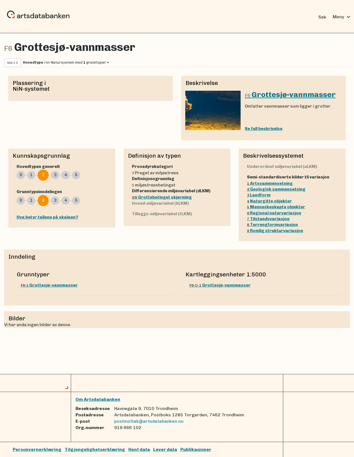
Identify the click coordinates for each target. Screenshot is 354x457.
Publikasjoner (195, 449)
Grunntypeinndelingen (39, 191)
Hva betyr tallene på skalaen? (47, 217)
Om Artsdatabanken (98, 399)
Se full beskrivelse (263, 128)
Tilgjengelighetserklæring (95, 449)
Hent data (139, 449)
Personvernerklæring (37, 449)
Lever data (165, 449)
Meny (342, 17)
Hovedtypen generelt (38, 166)
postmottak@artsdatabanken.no (149, 421)
